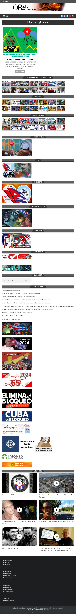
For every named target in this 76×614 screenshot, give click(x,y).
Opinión (27, 54)
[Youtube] (70, 16)
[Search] (73, 16)
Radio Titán (6, 564)
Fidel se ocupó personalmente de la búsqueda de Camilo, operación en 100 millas (27, 309)
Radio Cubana (7, 560)
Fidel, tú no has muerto (10, 548)
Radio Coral (7, 587)
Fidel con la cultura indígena (11, 290)
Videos (26, 56)
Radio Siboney (7, 571)
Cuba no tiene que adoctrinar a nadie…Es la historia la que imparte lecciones (26, 300)
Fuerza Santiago (8, 578)
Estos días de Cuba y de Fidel (11, 319)
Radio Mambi (7, 573)
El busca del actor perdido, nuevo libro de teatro (56, 521)
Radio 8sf (6, 562)
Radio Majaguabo (8, 600)
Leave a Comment (31, 62)
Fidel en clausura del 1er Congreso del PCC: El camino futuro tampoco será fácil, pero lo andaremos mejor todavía (38, 306)
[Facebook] (64, 16)
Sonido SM (6, 585)
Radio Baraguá (7, 589)
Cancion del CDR (8, 495)
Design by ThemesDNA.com (38, 612)
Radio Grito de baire (9, 575)
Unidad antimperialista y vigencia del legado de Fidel (18, 296)
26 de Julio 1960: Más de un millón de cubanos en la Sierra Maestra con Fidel (26, 303)
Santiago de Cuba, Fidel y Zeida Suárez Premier (17, 312)
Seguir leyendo (20, 72)
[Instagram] (67, 16)
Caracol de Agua (8, 591)
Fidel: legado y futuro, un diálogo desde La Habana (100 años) (21, 293)
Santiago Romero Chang (11, 62)
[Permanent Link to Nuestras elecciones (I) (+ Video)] (20, 40)
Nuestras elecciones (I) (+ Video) (20, 59)
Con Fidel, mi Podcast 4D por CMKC (13, 316)
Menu (6, 2)
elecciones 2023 (8, 54)
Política (33, 54)
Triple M (6, 598)
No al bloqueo (19, 54)
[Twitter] (62, 16)
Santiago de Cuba (17, 56)
